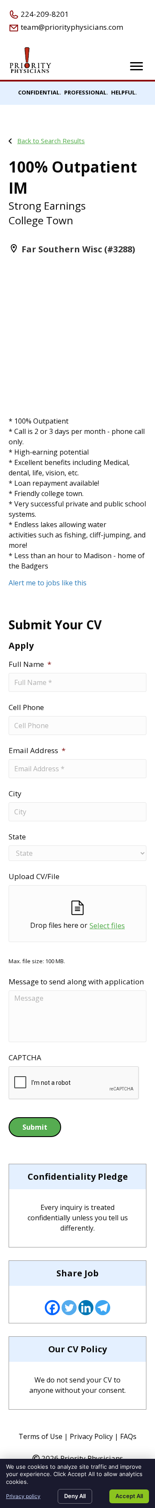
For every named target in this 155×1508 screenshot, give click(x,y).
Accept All (129, 1495)
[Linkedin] (85, 1307)
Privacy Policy (91, 1436)
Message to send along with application (76, 981)
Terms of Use (40, 1436)
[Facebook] (52, 1307)
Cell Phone (26, 707)
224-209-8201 (44, 14)
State (17, 837)
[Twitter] (69, 1307)
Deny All (75, 1495)
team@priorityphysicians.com (71, 27)
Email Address (37, 750)
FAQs (128, 1436)
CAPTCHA (25, 1057)
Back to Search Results (51, 140)
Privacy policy (23, 1496)
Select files (107, 925)
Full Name (30, 664)
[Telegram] (102, 1307)
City (15, 793)
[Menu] (136, 66)
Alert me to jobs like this (48, 582)
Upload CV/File (34, 876)
